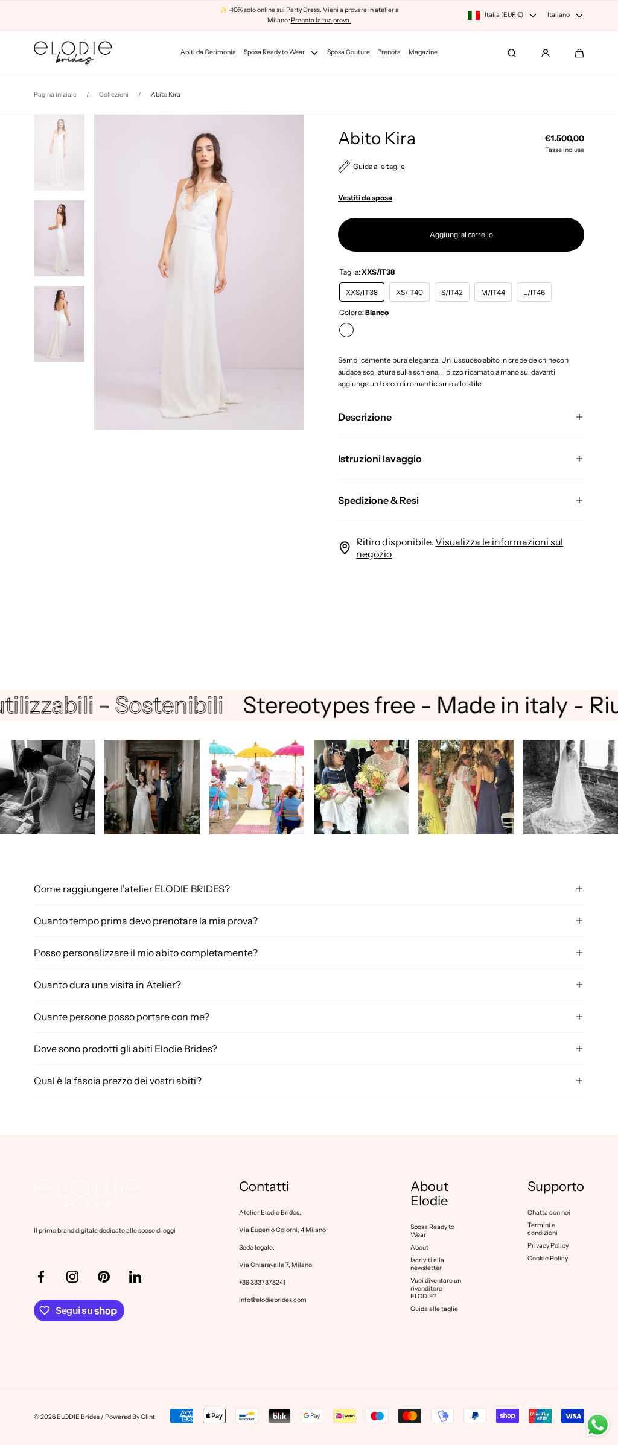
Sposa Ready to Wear (432, 1231)
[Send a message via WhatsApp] (598, 1425)
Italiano (558, 15)
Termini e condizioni (542, 1229)
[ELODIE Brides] (73, 52)
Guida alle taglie (434, 1309)
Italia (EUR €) (504, 15)
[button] (579, 53)
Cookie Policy (547, 1258)
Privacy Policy (548, 1246)
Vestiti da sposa (365, 197)
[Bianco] (346, 330)
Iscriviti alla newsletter (427, 1264)
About (419, 1247)
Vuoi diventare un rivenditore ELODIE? (435, 1288)
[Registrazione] (545, 53)
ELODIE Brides (78, 1417)
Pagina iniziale (55, 94)
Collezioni (114, 94)
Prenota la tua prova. (321, 20)
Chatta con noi (548, 1212)
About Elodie (429, 1194)
